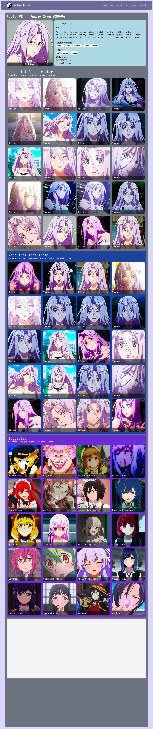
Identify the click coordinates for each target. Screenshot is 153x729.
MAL (69, 63)
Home (105, 5)
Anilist (60, 63)
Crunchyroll (64, 60)
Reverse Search (119, 5)
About (133, 5)
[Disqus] (76, 649)
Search (143, 5)
